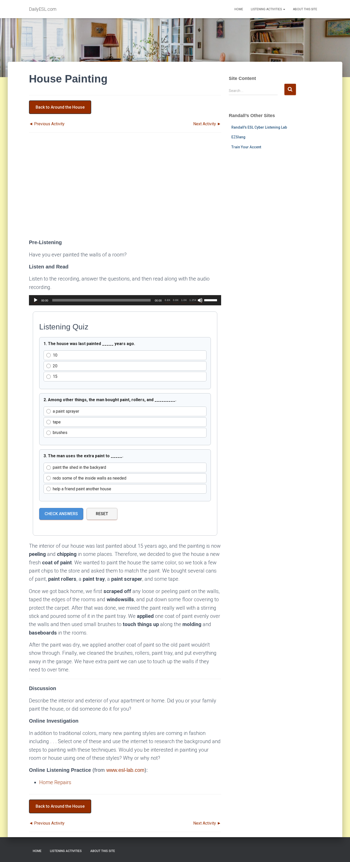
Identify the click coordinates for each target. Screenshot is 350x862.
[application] (125, 300)
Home (238, 9)
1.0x (184, 300)
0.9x (176, 300)
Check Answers (61, 513)
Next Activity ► (207, 123)
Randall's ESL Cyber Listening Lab (259, 127)
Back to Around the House (60, 107)
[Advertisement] (125, 190)
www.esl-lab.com (125, 770)
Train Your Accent (246, 147)
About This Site (305, 9)
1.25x (193, 300)
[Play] (35, 300)
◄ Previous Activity (47, 123)
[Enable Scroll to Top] (339, 851)
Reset (102, 513)
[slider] (211, 299)
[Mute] (200, 300)
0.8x (167, 300)
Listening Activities (267, 9)
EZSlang (238, 137)
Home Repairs (55, 782)
